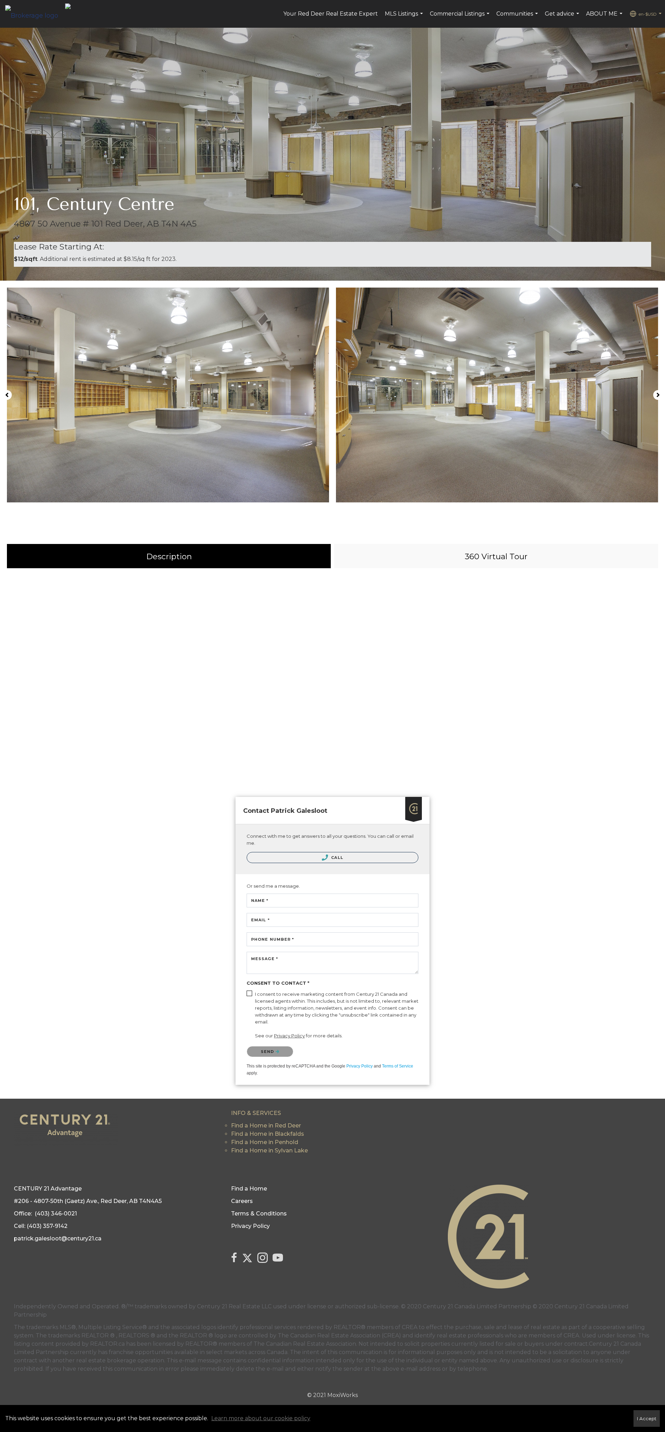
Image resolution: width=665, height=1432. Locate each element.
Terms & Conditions (259, 1213)
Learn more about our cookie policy (260, 1418)
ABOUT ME (605, 17)
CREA (409, 1327)
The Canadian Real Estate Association (305, 1344)
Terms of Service (397, 1066)
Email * (260, 919)
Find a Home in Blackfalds (267, 1134)
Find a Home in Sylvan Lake (269, 1150)
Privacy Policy (359, 1066)
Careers (242, 1201)
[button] (7, 395)
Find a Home (249, 1188)
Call (336, 857)
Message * (264, 958)
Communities (518, 17)
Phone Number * (272, 939)
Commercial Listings (460, 17)
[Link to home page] (35, 13)
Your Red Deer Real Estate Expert (330, 13)
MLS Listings (405, 17)
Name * (260, 900)
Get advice (563, 17)
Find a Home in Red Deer (266, 1125)
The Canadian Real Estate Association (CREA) (339, 1335)
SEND (268, 1051)
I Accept (646, 1418)
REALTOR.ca (107, 1344)
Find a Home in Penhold (264, 1142)
